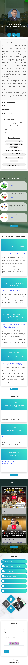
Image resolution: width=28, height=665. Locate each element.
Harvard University (14, 147)
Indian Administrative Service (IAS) (14, 144)
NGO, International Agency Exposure (14, 157)
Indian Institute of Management (14, 150)
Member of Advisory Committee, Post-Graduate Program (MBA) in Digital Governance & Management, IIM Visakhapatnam (13, 326)
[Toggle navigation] (26, 1)
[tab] (14, 561)
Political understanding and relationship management (14, 154)
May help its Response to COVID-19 (10, 411)
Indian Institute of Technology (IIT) (14, 141)
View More (14, 388)
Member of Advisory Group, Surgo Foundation (13, 290)
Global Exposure (14, 161)
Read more (11, 185)
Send (6, 651)
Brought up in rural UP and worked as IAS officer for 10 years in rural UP (14, 164)
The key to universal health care (9, 436)
